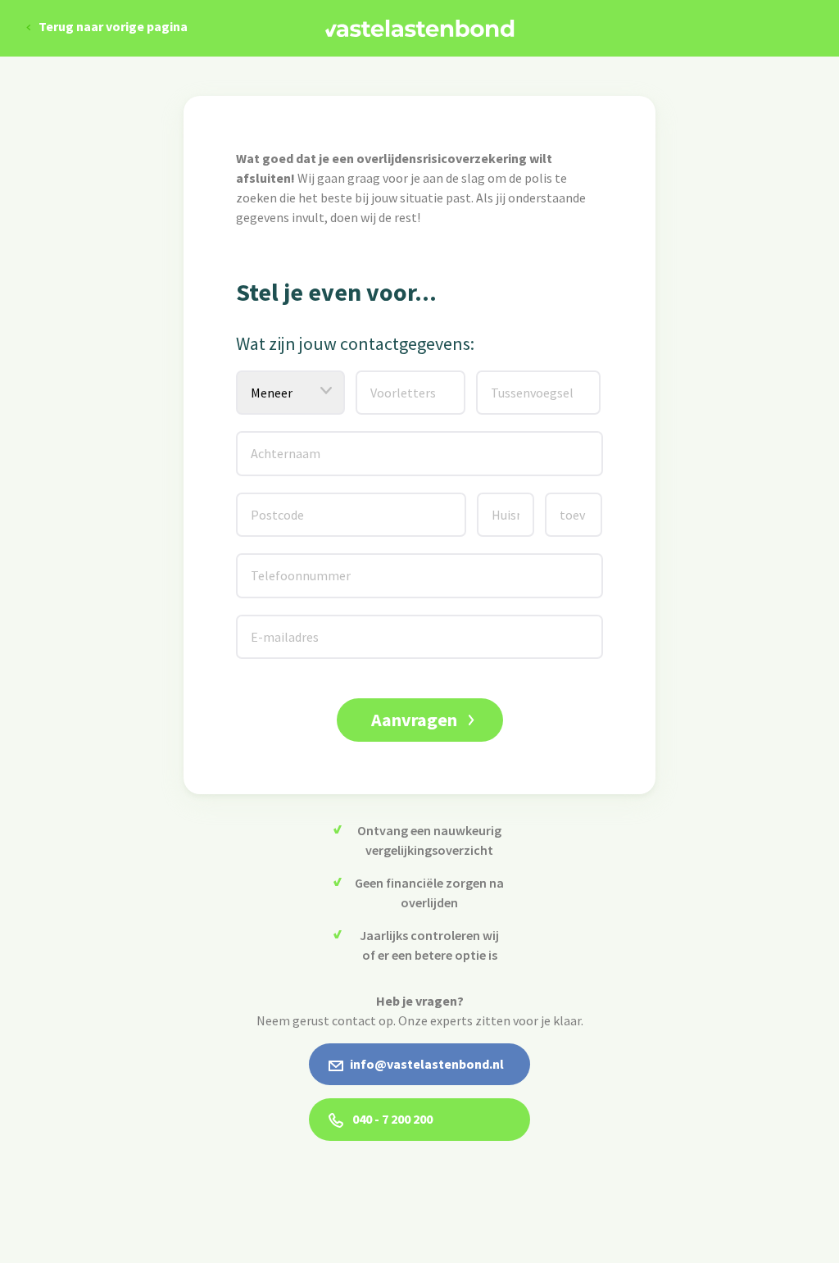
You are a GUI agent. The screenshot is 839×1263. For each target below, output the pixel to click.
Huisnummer (512, 503)
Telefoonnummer (279, 563)
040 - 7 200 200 (391, 1119)
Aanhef (260, 380)
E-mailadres (271, 625)
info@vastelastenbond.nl (427, 1064)
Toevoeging (578, 503)
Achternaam (270, 441)
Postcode (267, 503)
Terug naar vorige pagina (113, 26)
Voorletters (390, 380)
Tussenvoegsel (515, 380)
